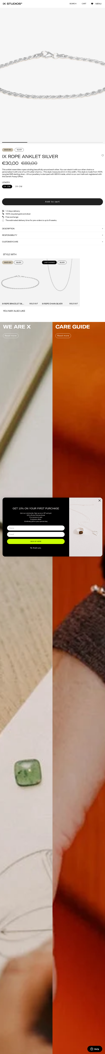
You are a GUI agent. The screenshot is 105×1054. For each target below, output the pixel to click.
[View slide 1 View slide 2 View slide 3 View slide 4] (52, 76)
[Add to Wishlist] (102, 155)
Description (8, 228)
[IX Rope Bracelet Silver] (20, 282)
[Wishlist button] (92, 4)
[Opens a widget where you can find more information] (94, 1049)
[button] (72, 4)
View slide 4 (90, 142)
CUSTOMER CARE (10, 241)
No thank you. (35, 548)
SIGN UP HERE (35, 541)
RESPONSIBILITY (9, 235)
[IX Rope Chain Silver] (60, 282)
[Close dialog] (99, 500)
